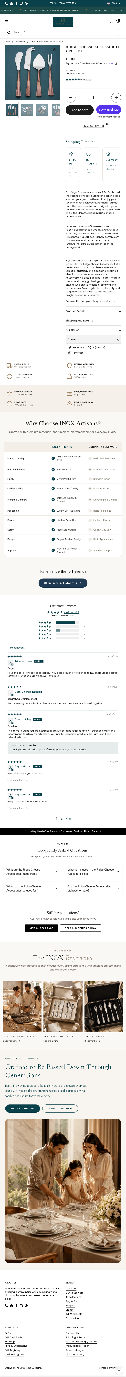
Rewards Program (76, 1350)
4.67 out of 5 (71, 612)
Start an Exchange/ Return (81, 1341)
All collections (73, 1297)
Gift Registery (13, 1350)
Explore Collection (23, 1108)
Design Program (14, 1354)
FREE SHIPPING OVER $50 (63, 3)
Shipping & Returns (77, 1337)
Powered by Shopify (109, 1367)
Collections (20, 41)
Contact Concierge (60, 1108)
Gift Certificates (14, 1337)
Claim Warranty (75, 1354)
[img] (15, 656)
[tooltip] (107, 124)
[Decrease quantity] (70, 97)
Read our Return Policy (86, 831)
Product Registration (77, 1345)
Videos (70, 1309)
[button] (118, 21)
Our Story (71, 1288)
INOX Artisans (33, 1367)
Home (7, 41)
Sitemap (10, 1341)
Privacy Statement (16, 1345)
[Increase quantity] (116, 97)
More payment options (108, 116)
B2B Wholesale (74, 1314)
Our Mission (72, 1318)
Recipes (70, 1305)
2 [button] (62, 819)
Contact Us (72, 1333)
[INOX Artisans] (63, 22)
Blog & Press (73, 1301)
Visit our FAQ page (41, 928)
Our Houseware (75, 1292)
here (114, 301)
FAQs (8, 1333)
